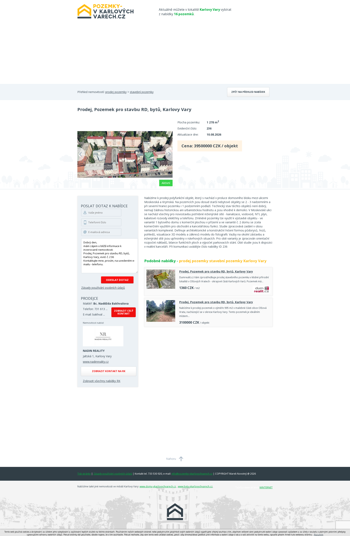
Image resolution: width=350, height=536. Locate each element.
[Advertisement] (175, 53)
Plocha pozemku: (188, 122)
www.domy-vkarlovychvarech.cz (158, 486)
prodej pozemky (116, 92)
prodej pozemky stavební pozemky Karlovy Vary (222, 260)
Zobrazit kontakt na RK (108, 371)
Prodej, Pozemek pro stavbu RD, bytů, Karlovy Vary (216, 271)
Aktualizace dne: (187, 134)
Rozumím (318, 534)
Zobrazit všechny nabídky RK (101, 381)
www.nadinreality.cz (96, 362)
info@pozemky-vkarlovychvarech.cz (192, 473)
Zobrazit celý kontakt (123, 312)
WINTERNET (266, 487)
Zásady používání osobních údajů (103, 288)
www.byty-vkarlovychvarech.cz (195, 486)
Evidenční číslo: (187, 128)
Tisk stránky (84, 473)
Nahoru (171, 459)
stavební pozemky (142, 92)
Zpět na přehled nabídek (248, 92)
